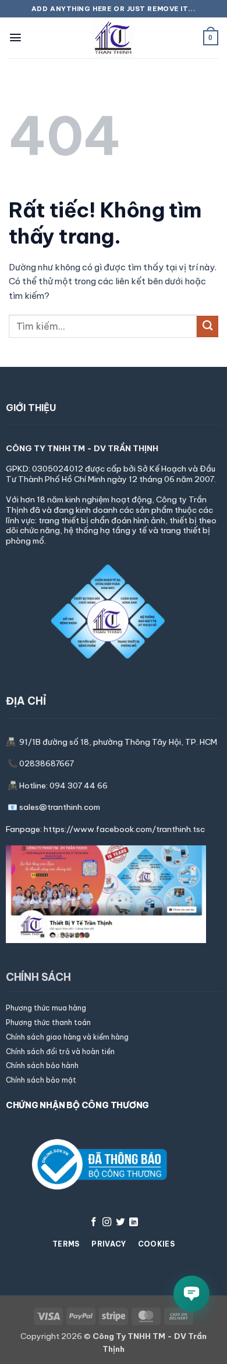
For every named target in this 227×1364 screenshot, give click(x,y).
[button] (15, 37)
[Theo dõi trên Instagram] (106, 1222)
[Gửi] (207, 326)
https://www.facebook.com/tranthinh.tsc (124, 829)
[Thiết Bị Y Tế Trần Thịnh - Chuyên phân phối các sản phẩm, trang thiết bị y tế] (113, 37)
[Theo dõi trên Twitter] (120, 1222)
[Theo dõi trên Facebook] (93, 1222)
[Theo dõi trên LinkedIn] (133, 1222)
